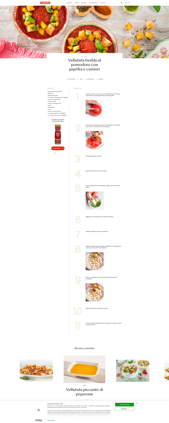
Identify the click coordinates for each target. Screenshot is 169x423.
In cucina (102, 3)
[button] (57, 153)
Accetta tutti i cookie (124, 404)
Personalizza (124, 408)
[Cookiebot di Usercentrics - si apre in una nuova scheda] (38, 420)
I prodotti (83, 3)
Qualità (76, 3)
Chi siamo (69, 3)
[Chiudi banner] (136, 403)
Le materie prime (93, 3)
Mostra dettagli (50, 420)
